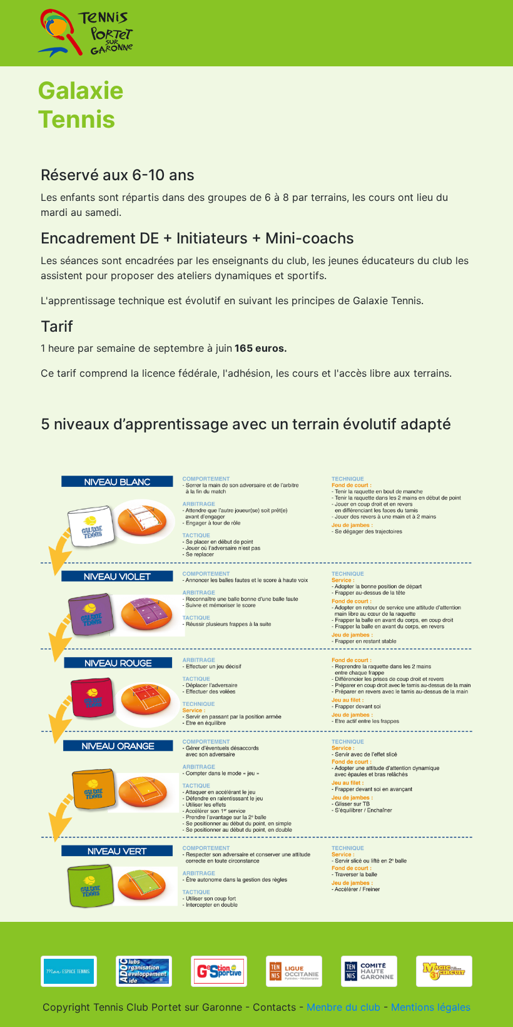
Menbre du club (343, 1007)
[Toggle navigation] (464, 33)
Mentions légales (430, 1007)
